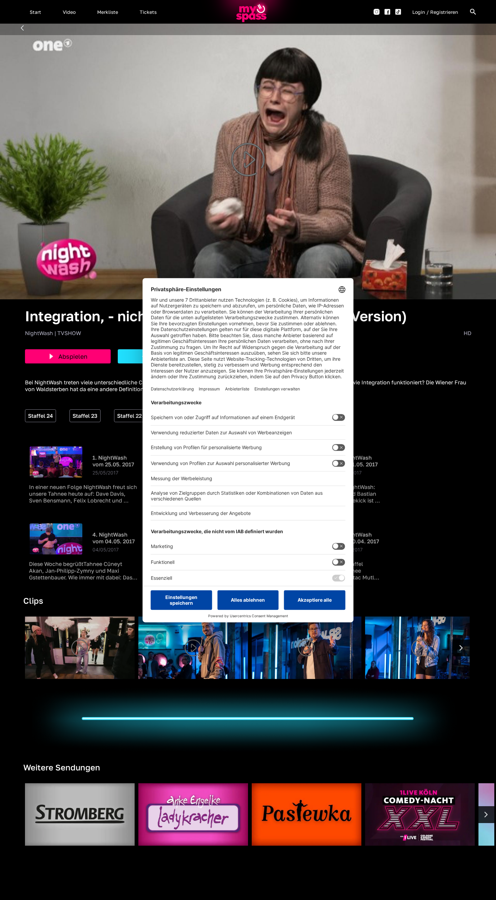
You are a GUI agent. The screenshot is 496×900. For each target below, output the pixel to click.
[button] (35, 12)
